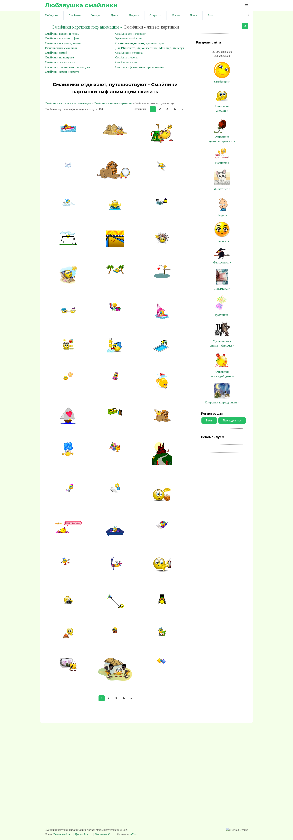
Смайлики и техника (129, 52)
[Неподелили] (68, 315)
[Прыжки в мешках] (115, 633)
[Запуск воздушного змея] (162, 387)
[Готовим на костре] (68, 638)
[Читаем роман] (115, 379)
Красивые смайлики (128, 38)
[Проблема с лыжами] (115, 570)
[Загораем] (68, 532)
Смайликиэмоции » (222, 108)
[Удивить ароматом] (68, 490)
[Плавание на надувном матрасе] (68, 131)
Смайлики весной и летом (62, 33)
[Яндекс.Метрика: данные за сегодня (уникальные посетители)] (237, 830)
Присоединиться (232, 420)
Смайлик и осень (126, 57)
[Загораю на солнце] (68, 283)
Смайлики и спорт (127, 62)
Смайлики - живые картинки (113, 103)
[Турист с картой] (162, 635)
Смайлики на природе (59, 57)
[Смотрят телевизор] (115, 415)
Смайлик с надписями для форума (67, 67)
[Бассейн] (162, 351)
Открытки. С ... (103, 834)
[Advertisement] (146, 777)
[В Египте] (115, 178)
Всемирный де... (63, 834)
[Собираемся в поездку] (115, 310)
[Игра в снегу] (68, 205)
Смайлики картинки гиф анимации (68, 103)
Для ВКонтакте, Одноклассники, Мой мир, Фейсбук (149, 48)
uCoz (133, 834)
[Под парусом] (162, 318)
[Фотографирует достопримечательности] (68, 604)
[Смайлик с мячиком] (162, 501)
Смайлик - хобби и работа (62, 71)
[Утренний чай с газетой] (115, 491)
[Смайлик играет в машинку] (162, 574)
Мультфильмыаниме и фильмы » (222, 343)
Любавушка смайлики (81, 5)
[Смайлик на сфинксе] (162, 421)
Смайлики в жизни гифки (62, 38)
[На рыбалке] (162, 277)
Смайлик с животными (60, 62)
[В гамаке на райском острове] (115, 272)
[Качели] (68, 243)
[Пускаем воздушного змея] (115, 607)
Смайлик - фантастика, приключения (139, 67)
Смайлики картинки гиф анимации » (87, 27)
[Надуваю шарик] (162, 665)
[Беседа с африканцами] (115, 679)
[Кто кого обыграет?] (162, 603)
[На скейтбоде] (162, 170)
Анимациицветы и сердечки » (222, 139)
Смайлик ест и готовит (130, 33)
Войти (209, 420)
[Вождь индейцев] (162, 243)
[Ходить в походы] (162, 141)
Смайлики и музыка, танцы (63, 43)
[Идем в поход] (115, 450)
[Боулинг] (115, 245)
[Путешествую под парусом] (68, 423)
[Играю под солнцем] (68, 349)
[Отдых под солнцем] (162, 528)
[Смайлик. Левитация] (115, 211)
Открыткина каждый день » (222, 374)
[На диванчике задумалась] (115, 537)
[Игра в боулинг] (68, 177)
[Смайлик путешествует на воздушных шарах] (68, 455)
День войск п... (83, 834)
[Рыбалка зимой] (162, 204)
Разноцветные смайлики (61, 48)
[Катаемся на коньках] (68, 565)
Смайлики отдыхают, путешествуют (140, 43)
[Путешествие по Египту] (115, 134)
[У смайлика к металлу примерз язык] (115, 352)
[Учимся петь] (68, 669)
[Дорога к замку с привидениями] (162, 464)
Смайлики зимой (56, 52)
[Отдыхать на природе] (68, 380)
